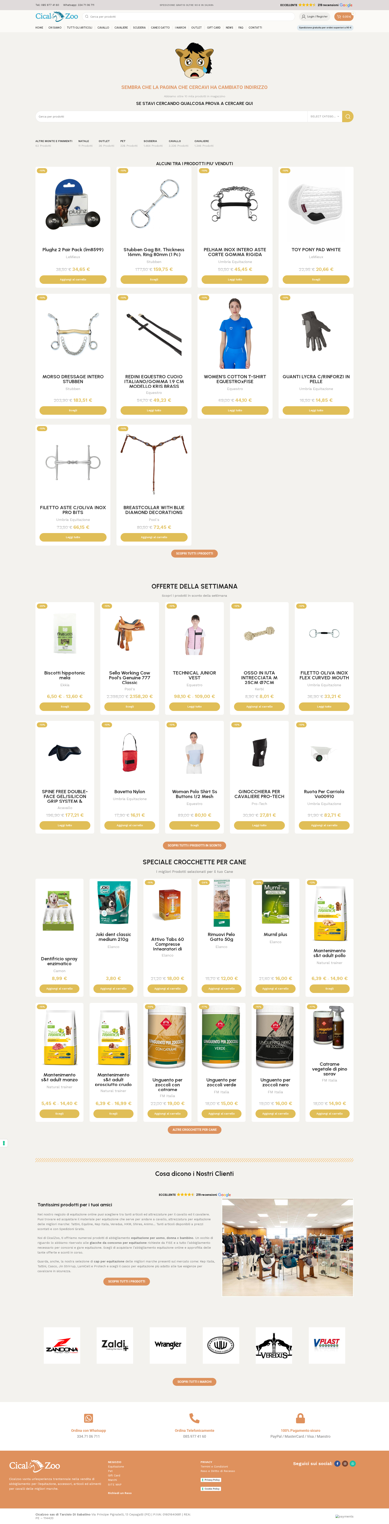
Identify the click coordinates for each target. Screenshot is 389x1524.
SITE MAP (115, 1484)
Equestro (154, 392)
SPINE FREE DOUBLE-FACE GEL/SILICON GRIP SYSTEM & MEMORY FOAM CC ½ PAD (65, 801)
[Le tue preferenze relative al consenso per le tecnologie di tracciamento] (4, 1143)
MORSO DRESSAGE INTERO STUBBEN (73, 379)
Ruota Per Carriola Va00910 (324, 794)
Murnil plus (275, 934)
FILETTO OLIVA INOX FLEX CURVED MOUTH (324, 675)
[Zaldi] (115, 1345)
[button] (316, 5)
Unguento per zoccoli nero (276, 1082)
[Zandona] (62, 1345)
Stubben (153, 262)
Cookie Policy (212, 1488)
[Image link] (34, 1466)
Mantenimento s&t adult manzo (59, 1077)
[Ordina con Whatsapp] (88, 1418)
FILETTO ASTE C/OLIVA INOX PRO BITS (73, 509)
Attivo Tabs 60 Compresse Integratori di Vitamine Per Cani (167, 946)
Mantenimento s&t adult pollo (329, 953)
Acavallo (65, 808)
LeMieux (73, 257)
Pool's (154, 519)
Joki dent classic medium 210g (113, 936)
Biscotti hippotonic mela (64, 675)
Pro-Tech (259, 804)
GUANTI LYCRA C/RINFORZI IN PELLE (316, 379)
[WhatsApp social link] (353, 1464)
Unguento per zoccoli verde (221, 1082)
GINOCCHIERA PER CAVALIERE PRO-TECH (259, 794)
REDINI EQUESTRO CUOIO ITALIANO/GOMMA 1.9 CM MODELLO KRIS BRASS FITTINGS (154, 384)
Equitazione (116, 1466)
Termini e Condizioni (214, 1466)
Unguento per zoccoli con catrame (168, 1084)
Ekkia (64, 685)
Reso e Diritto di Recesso (218, 1471)
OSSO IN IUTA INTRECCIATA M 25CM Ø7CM (259, 677)
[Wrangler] (167, 1345)
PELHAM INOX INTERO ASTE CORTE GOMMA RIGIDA (235, 252)
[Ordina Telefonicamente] (194, 1418)
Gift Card (114, 1475)
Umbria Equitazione (235, 262)
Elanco (113, 947)
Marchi (112, 1479)
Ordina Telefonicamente (194, 1430)
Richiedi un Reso (120, 1493)
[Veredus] (274, 1345)
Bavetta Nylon (129, 791)
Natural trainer (329, 963)
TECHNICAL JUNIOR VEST (194, 675)
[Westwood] (221, 1345)
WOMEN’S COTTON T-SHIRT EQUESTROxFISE (235, 379)
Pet (110, 1471)
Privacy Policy (212, 1479)
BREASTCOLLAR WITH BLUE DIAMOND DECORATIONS (154, 509)
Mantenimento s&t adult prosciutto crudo (113, 1079)
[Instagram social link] (345, 1464)
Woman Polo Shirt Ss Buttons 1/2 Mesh (194, 794)
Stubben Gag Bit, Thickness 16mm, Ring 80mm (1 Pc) (154, 252)
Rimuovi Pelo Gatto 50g (221, 936)
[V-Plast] (327, 1345)
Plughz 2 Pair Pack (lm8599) (73, 249)
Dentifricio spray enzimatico (59, 961)
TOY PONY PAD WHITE (316, 249)
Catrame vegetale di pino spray (329, 1069)
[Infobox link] (47, 5)
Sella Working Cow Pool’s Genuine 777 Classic (129, 677)
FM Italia (167, 1096)
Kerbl (259, 689)
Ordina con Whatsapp (88, 1430)
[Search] (348, 116)
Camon (59, 971)
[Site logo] (56, 16)
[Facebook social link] (337, 1464)
